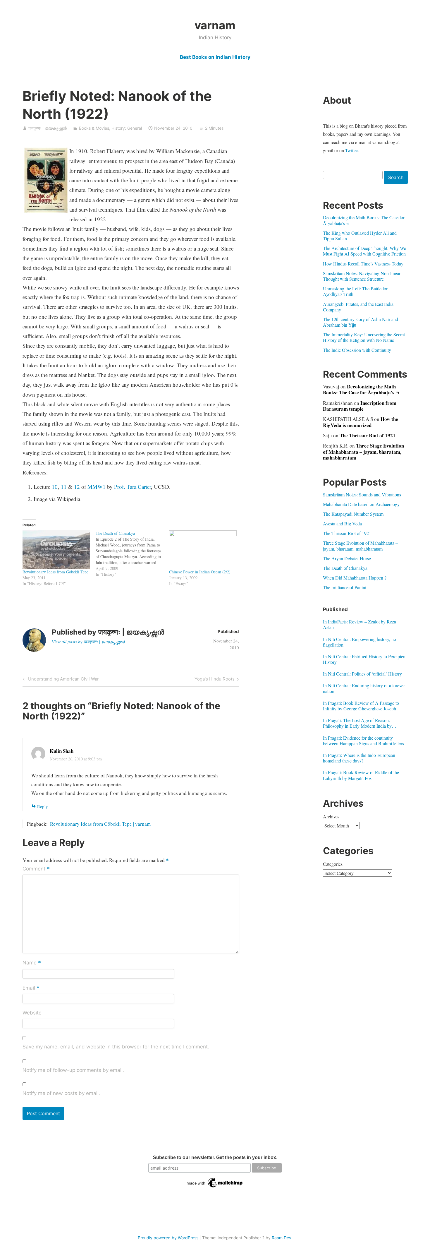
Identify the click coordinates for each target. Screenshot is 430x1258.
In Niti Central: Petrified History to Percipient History (365, 659)
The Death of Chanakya (345, 568)
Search (395, 177)
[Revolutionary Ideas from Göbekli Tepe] (56, 549)
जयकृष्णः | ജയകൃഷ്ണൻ (47, 128)
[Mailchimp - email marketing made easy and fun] (215, 1187)
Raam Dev (281, 1237)
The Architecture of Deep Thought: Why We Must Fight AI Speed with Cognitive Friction (364, 251)
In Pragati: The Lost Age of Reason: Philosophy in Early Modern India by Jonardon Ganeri (357, 723)
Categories (333, 864)
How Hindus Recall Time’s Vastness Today (363, 263)
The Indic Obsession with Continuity (357, 350)
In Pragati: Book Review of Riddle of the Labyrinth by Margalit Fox (361, 775)
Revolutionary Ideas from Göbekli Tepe (55, 572)
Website (32, 1013)
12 (77, 486)
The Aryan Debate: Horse (347, 558)
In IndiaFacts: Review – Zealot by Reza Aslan (359, 624)
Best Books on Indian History (215, 57)
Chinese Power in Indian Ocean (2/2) (200, 572)
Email (31, 988)
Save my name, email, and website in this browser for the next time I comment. (116, 1047)
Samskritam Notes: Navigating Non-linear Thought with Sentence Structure (361, 276)
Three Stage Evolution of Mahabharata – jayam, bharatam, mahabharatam (363, 451)
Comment (36, 869)
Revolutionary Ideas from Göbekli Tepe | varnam (100, 823)
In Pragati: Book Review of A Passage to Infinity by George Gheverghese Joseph (361, 705)
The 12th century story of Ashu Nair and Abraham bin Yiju (360, 322)
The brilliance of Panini (344, 587)
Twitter (351, 150)
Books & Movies (94, 128)
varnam (215, 25)
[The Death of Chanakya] (132, 553)
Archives (331, 816)
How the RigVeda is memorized (360, 422)
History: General (126, 128)
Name (32, 963)
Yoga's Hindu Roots (215, 680)
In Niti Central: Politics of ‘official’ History (362, 673)
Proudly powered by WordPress (168, 1237)
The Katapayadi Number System (353, 514)
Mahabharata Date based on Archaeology (361, 504)
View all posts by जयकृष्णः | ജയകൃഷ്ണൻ (88, 642)
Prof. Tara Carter (132, 486)
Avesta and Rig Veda (342, 523)
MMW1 (96, 486)
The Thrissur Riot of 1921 (367, 435)
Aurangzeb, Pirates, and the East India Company (358, 307)
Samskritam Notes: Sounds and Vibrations (362, 494)
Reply (42, 806)
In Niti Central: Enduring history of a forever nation (364, 688)
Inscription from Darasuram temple (359, 405)
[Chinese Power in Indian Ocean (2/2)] (203, 549)
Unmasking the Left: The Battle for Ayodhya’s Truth (355, 291)
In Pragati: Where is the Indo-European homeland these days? (359, 757)
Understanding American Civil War (63, 680)
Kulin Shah (61, 751)
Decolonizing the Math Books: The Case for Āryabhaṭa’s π (364, 220)
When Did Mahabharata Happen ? (354, 578)
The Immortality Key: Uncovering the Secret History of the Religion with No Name (364, 337)
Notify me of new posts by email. (61, 1093)
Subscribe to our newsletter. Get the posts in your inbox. (215, 1157)
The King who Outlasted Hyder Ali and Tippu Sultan (360, 235)
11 (64, 486)
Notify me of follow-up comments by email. (73, 1070)
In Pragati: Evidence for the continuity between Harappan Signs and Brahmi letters (363, 740)
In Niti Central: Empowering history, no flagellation (359, 641)
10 (55, 486)
